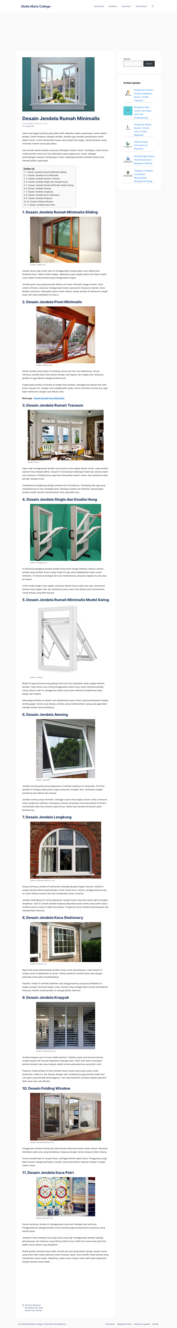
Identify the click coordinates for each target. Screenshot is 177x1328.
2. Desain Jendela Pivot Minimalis (42, 175)
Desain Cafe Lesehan (33, 1310)
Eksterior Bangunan (33, 1305)
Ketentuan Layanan (142, 1324)
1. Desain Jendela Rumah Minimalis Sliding (46, 172)
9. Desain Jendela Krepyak (39, 198)
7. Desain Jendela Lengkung (39, 192)
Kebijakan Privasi (124, 1324)
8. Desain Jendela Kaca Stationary (43, 195)
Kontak (155, 1324)
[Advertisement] (88, 31)
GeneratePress (59, 1324)
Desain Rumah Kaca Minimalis (49, 398)
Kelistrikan (126, 6)
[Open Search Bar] (152, 6)
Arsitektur (113, 6)
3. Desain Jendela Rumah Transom (43, 178)
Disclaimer (110, 1324)
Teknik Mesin (141, 6)
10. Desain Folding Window (40, 201)
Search (126, 59)
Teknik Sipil (99, 6)
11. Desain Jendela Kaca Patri (40, 205)
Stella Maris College (36, 6)
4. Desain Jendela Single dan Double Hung (47, 182)
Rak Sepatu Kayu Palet (34, 1308)
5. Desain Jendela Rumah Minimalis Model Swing (50, 185)
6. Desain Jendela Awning (38, 188)
